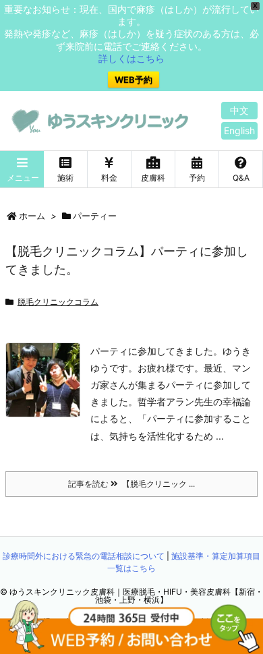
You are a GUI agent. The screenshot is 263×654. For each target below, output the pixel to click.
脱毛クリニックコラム (58, 302)
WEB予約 (133, 79)
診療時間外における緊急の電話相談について (84, 556)
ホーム (32, 215)
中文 (239, 110)
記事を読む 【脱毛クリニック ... (131, 484)
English (239, 130)
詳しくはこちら (131, 58)
